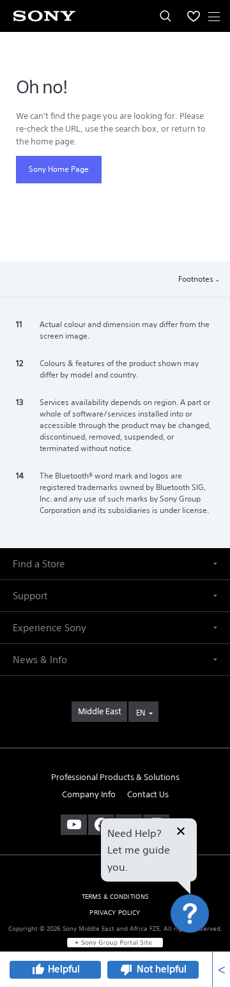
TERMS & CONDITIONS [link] (115, 896)
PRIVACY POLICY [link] (114, 912)
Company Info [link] (89, 794)
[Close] (180, 832)
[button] (204, 220)
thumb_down (126, 970)
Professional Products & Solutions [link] (115, 777)
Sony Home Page (59, 169)
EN (140, 712)
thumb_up (37, 970)
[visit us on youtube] (74, 825)
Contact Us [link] (148, 794)
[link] (99, 711)
